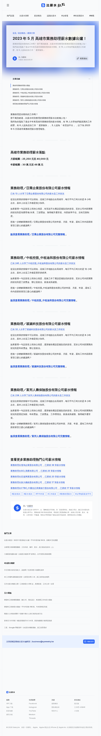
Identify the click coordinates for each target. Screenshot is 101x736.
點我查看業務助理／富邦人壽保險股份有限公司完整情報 (40, 436)
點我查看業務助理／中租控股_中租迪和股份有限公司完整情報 (43, 300)
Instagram (33, 707)
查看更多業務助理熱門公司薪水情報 (25, 104)
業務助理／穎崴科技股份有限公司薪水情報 (28, 96)
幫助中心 (55, 711)
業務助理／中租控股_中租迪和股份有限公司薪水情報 (31, 93)
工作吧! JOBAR (79, 707)
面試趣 (76, 703)
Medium (32, 714)
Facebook (33, 703)
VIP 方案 (9, 703)
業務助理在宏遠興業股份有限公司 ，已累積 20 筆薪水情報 (38, 476)
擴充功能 (9, 714)
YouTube (32, 711)
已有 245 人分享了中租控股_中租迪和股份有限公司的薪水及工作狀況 (43, 263)
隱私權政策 (55, 707)
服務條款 (55, 703)
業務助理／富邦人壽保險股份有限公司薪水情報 (29, 100)
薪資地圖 (9, 711)
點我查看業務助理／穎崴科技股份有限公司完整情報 (38, 366)
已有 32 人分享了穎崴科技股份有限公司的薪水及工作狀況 (38, 329)
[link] (47, 540)
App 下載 (9, 707)
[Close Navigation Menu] (8, 5)
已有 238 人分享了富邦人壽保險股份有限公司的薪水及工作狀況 (40, 395)
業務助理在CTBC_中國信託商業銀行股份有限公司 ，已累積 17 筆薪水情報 (45, 488)
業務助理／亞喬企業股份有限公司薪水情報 (28, 89)
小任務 (76, 711)
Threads (32, 718)
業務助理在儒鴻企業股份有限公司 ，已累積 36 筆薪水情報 (38, 465)
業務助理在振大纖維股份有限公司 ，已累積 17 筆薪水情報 (38, 482)
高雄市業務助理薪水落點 (21, 85)
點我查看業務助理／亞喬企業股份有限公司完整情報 (38, 234)
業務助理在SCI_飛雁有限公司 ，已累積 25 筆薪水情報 (36, 470)
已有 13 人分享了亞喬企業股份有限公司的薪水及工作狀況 (37, 193)
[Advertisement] (50, 666)
